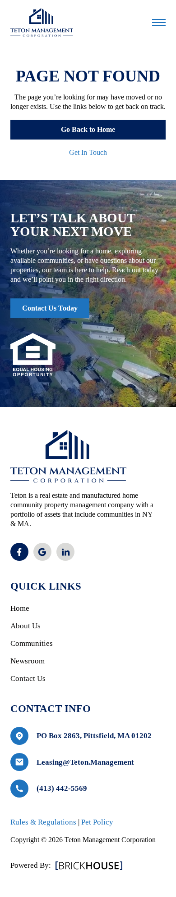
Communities (31, 643)
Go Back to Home (88, 129)
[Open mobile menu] (159, 22)
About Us (25, 626)
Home (19, 608)
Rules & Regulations (43, 822)
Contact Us (28, 678)
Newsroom (27, 661)
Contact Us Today (50, 308)
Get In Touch (88, 152)
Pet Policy (97, 822)
